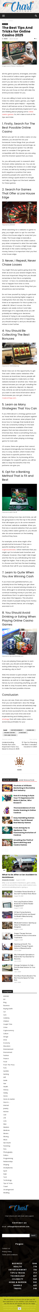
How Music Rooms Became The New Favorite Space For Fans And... (25, 978)
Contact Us (6, 1248)
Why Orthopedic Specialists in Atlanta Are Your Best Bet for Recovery (24, 957)
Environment (7, 1052)
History (5, 1090)
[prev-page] (3, 850)
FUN (4, 1068)
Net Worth (7, 1143)
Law (4, 1115)
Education (6, 1046)
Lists (5, 1121)
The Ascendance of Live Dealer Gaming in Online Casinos (25, 810)
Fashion (6, 1055)
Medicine (6, 1130)
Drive (5, 1040)
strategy (5, 719)
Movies (5, 1133)
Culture (5, 1034)
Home (4, 21)
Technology (7, 1180)
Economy (6, 1043)
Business (6, 1005)
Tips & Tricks (7, 1183)
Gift (4, 1077)
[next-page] (6, 850)
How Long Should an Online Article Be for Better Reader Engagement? (23, 904)
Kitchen (6, 1112)
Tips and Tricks (10, 735)
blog (4, 1002)
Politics (5, 1155)
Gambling (30, 730)
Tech (5, 1177)
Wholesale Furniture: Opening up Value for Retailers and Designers (25, 925)
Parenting (6, 1146)
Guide (5, 1080)
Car (4, 870)
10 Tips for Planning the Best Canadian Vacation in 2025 (29, 744)
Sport (5, 1171)
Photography (7, 1152)
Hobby (5, 1093)
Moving (6, 1136)
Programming (8, 1158)
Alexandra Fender (8, 880)
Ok (19, 1308)
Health (5, 1087)
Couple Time (7, 1024)
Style (5, 1174)
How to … (6, 1102)
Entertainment (17, 730)
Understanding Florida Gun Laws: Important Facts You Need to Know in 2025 (10, 745)
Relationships (8, 1161)
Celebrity (6, 1018)
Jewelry (5, 1108)
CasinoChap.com (9, 398)
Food (5, 1062)
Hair (4, 1083)
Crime (5, 1027)
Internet (6, 1105)
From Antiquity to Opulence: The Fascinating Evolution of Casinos (25, 831)
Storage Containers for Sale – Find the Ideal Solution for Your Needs (24, 967)
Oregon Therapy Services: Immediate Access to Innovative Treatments (25, 935)
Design (5, 1037)
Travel (5, 1186)
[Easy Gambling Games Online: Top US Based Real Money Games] (7, 820)
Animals (6, 996)
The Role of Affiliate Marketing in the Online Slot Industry (24, 788)
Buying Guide (8, 1009)
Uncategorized (8, 1190)
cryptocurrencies (9, 550)
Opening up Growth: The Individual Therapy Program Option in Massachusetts (23, 946)
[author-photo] (20, 767)
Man (4, 1124)
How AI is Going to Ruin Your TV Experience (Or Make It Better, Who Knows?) (24, 799)
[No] (36, 1304)
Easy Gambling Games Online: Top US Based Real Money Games (24, 820)
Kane (5, 39)
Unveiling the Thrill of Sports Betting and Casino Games (23, 842)
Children (6, 1021)
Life (4, 1118)
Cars (4, 1015)
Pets (4, 1149)
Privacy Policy (7, 1252)
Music (5, 1140)
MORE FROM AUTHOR (26, 780)
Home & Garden (9, 1099)
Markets (6, 1127)
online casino (9, 732)
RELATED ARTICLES (9, 780)
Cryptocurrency (8, 1030)
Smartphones (8, 1168)
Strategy (22, 732)
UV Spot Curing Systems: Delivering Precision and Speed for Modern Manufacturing (24, 914)
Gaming (6, 1074)
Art (4, 999)
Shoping (6, 1165)
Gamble (10, 21)
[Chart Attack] (19, 6)
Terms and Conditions (10, 1255)
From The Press (9, 1065)
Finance (6, 1058)
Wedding (6, 1193)
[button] (3, 16)
